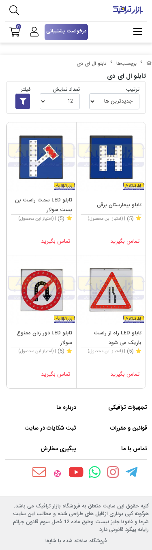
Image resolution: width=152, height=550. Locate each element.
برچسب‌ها (126, 63)
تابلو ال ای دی (92, 63)
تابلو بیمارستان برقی (119, 205)
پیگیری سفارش (58, 448)
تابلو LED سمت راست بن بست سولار (43, 205)
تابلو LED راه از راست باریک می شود (117, 338)
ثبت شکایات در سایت (50, 428)
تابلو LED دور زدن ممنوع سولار (44, 338)
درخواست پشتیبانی (66, 31)
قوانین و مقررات (128, 428)
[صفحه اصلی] (149, 63)
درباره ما (66, 407)
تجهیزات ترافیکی (127, 407)
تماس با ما (134, 448)
